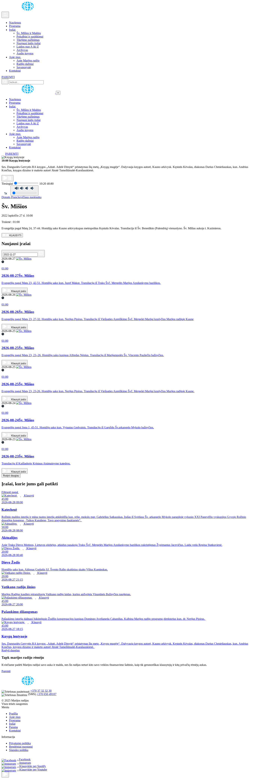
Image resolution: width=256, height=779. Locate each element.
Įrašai (12, 29)
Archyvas (22, 50)
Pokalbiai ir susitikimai (29, 36)
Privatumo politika (20, 743)
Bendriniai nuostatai (21, 746)
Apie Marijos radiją (27, 60)
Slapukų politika (18, 750)
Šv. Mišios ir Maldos (28, 33)
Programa (14, 26)
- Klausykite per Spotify (31, 766)
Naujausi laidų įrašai (28, 43)
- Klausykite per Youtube (32, 769)
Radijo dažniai (25, 63)
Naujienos (15, 22)
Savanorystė (23, 67)
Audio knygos (24, 53)
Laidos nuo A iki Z (27, 46)
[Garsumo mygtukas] (24, 190)
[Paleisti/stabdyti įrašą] (7, 178)
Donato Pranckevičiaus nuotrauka (21, 197)
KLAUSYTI (15, 235)
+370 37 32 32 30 (41, 690)
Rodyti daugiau (11, 475)
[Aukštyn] (5, 774)
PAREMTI (8, 77)
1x (5, 193)
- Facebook (23, 759)
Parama (13, 727)
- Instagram (24, 762)
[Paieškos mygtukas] (4, 81)
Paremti (5, 671)
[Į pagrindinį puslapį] (28, 92)
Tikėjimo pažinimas (28, 39)
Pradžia (13, 713)
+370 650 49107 (46, 694)
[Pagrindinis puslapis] (28, 9)
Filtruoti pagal (10, 492)
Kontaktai (15, 70)
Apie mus (15, 57)
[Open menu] (5, 15)
